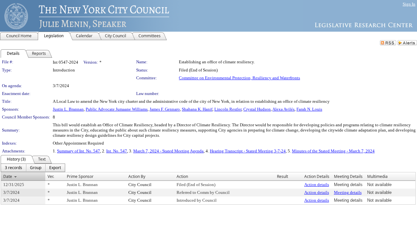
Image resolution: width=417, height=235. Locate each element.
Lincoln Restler (227, 109)
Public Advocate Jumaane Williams (117, 109)
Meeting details (348, 192)
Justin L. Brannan (68, 109)
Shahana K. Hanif (197, 109)
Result (282, 176)
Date (7, 176)
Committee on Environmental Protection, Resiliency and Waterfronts (239, 77)
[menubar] (33, 168)
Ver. (51, 176)
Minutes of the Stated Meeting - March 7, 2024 (333, 151)
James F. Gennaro (165, 109)
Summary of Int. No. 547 (78, 151)
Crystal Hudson (257, 109)
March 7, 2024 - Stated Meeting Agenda (168, 151)
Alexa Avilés (283, 109)
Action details (316, 184)
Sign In (409, 4)
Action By (136, 176)
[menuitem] (13, 168)
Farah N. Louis (309, 109)
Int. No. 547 (116, 151)
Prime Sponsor (80, 176)
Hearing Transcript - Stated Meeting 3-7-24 (248, 151)
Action (182, 176)
